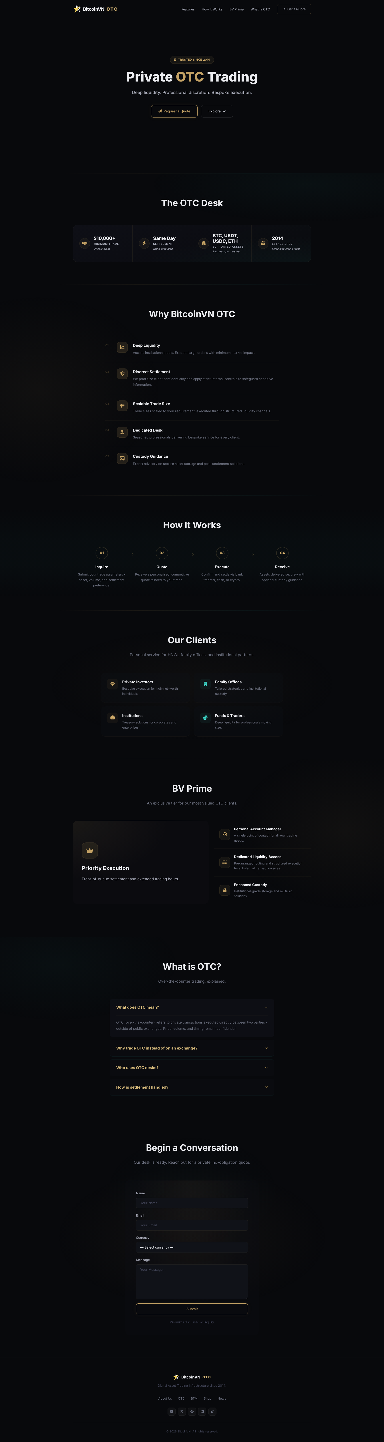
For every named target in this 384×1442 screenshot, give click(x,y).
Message (143, 1260)
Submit (192, 1309)
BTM (194, 1398)
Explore (214, 111)
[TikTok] (212, 1412)
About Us (165, 1398)
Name (140, 1193)
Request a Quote (177, 111)
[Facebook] (192, 1412)
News (222, 1398)
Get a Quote (296, 9)
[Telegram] (172, 1412)
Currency (142, 1237)
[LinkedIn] (202, 1412)
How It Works (212, 9)
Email (140, 1215)
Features (188, 9)
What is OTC (260, 9)
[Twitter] (182, 1412)
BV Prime (237, 9)
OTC (181, 1398)
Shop (207, 1398)
